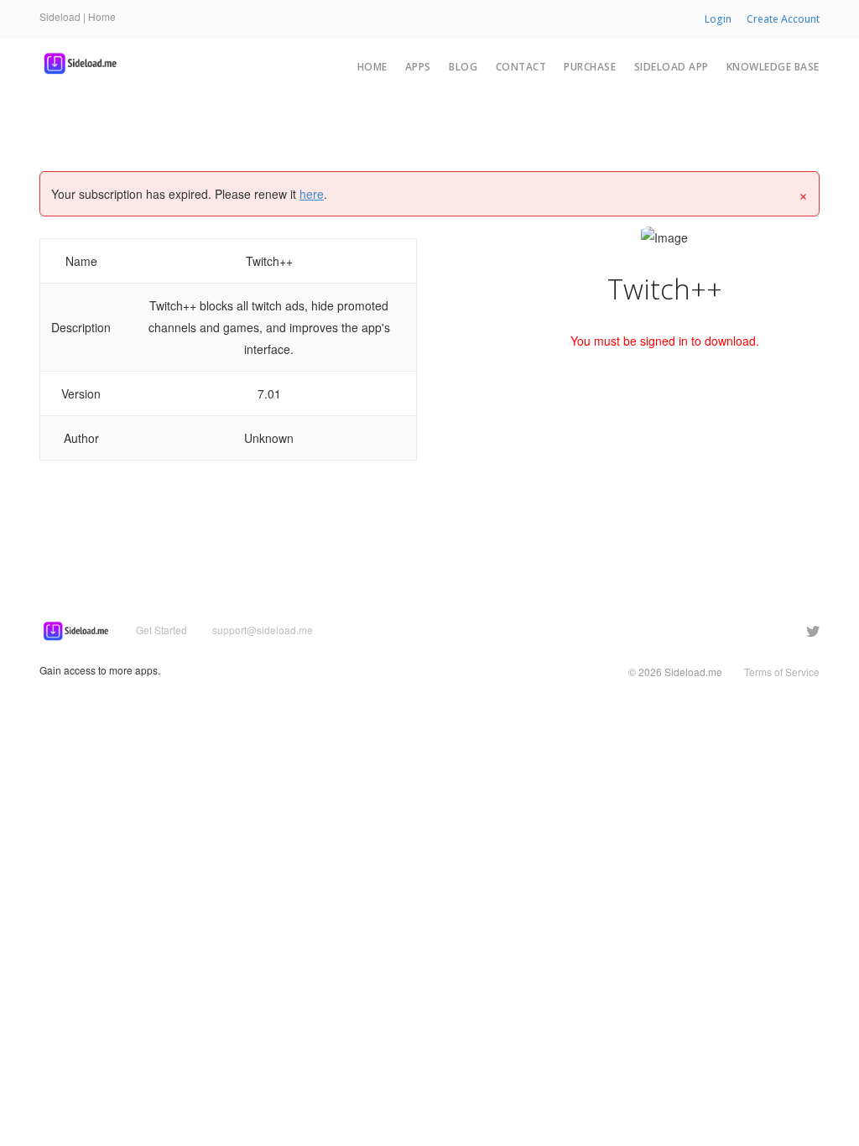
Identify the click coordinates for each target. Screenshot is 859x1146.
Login (718, 19)
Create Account (783, 19)
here (311, 193)
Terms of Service (782, 671)
